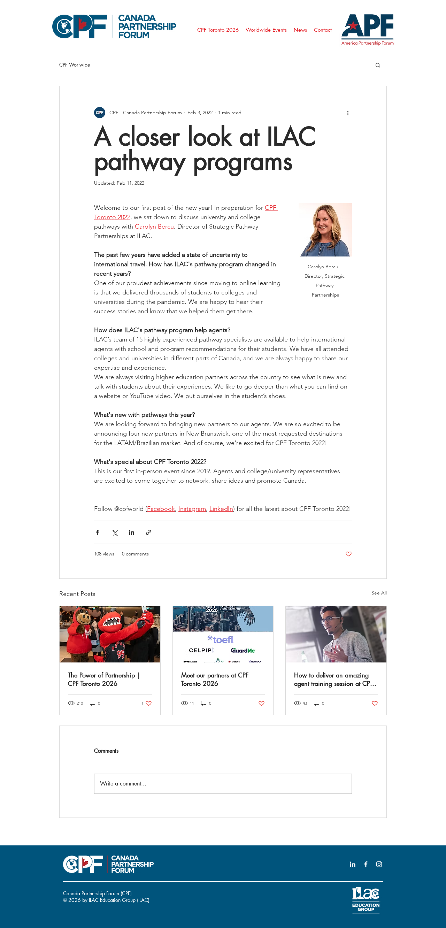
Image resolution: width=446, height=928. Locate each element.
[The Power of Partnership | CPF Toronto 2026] (110, 634)
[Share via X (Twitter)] (114, 532)
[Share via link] (148, 532)
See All (379, 593)
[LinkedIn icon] (352, 864)
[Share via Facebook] (97, 532)
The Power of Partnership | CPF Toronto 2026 (104, 679)
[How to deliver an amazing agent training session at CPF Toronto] (336, 634)
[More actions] (348, 112)
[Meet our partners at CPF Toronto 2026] (223, 634)
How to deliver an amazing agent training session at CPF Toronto (333, 679)
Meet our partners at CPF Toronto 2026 (215, 679)
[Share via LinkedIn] (131, 532)
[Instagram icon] (379, 864)
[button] (378, 65)
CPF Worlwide (74, 64)
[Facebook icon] (366, 864)
